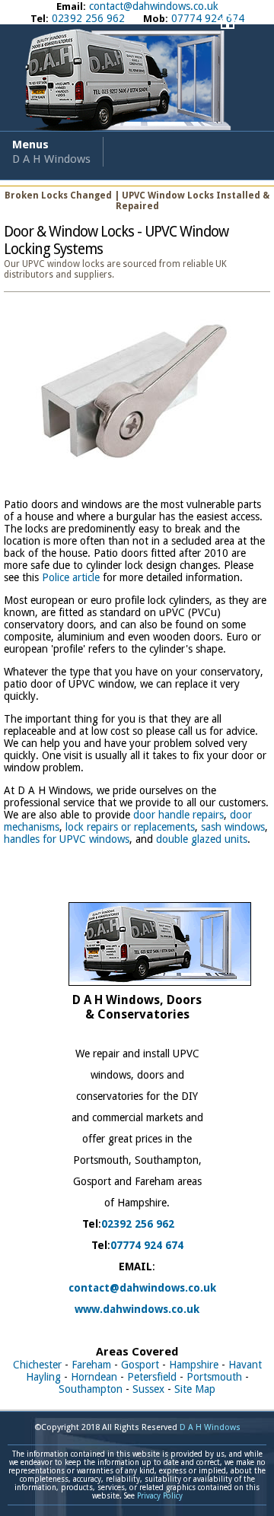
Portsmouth (214, 1377)
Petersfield (152, 1377)
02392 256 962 (137, 1224)
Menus (51, 152)
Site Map (194, 1389)
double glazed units (201, 839)
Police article (71, 577)
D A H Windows (210, 1427)
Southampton (91, 1389)
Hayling (43, 1377)
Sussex (148, 1389)
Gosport (140, 1365)
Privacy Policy (160, 1496)
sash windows (233, 827)
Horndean (94, 1377)
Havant (245, 1365)
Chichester (37, 1365)
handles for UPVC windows (66, 839)
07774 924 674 (146, 1245)
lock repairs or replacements (130, 827)
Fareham (91, 1365)
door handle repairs (178, 815)
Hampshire (193, 1365)
